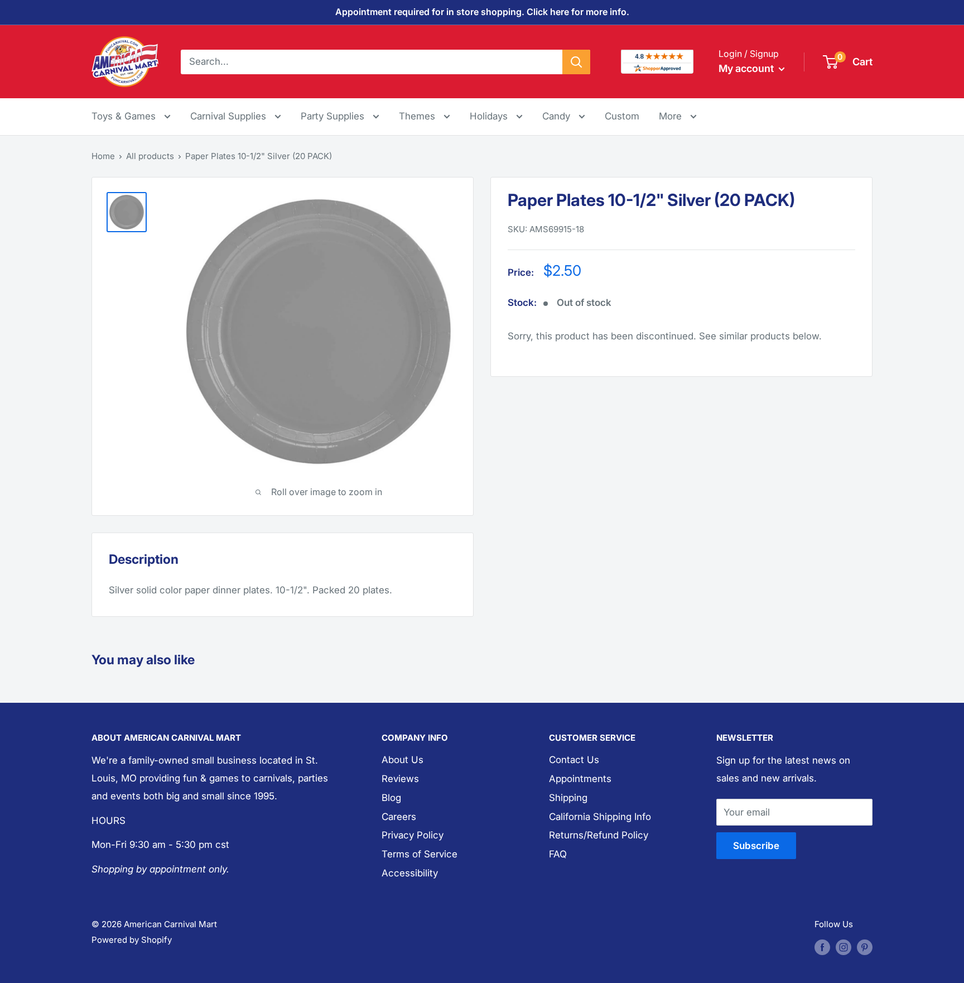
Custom (622, 116)
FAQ (558, 854)
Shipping (568, 797)
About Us (402, 759)
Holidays (490, 116)
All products (150, 156)
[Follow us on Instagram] (843, 947)
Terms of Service (419, 854)
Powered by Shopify (131, 939)
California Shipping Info (600, 816)
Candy (557, 116)
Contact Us (574, 759)
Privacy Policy (413, 835)
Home (103, 156)
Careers (399, 816)
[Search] (576, 61)
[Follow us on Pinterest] (865, 947)
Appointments (580, 778)
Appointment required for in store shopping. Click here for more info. (482, 11)
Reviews (400, 778)
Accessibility (410, 873)
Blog (391, 797)
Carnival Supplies (229, 116)
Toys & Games (124, 116)
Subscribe (756, 845)
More (678, 116)
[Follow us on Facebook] (822, 947)
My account (747, 68)
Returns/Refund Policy (598, 835)
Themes (418, 116)
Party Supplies (334, 116)
